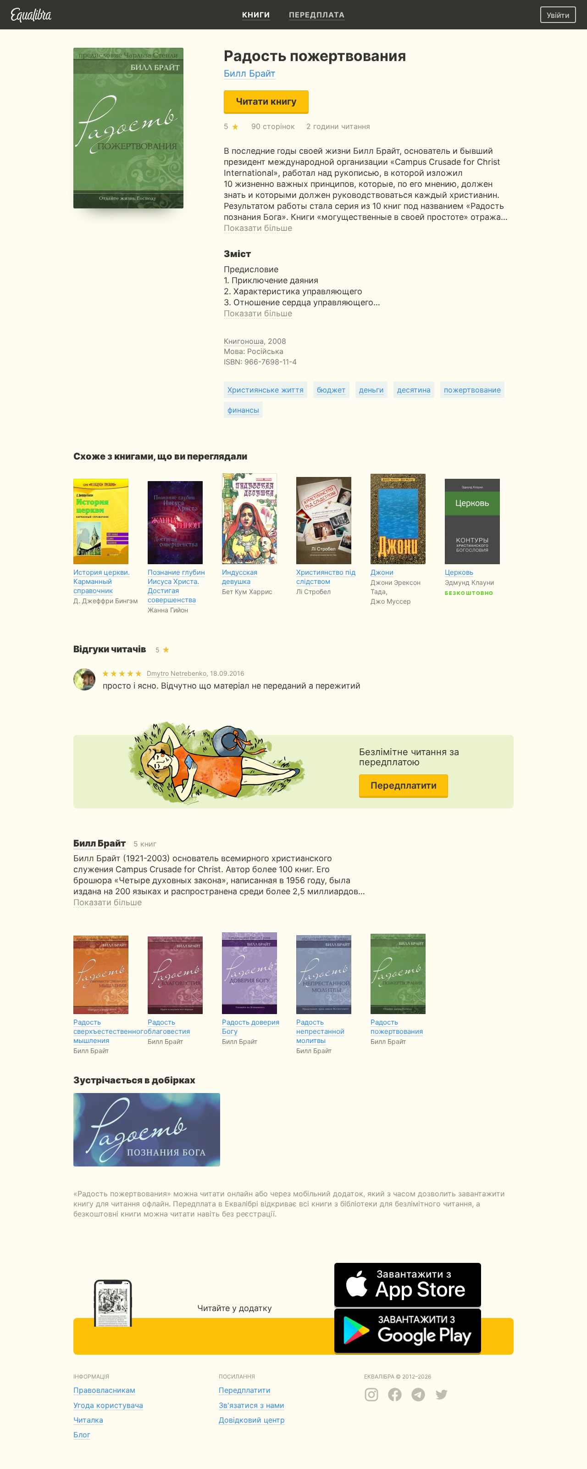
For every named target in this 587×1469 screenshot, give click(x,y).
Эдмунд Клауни (469, 582)
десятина (414, 389)
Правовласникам (104, 1390)
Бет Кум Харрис (247, 591)
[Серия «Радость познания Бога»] (146, 1129)
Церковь (459, 572)
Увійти (558, 15)
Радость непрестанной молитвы (320, 1031)
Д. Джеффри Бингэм (105, 601)
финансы (243, 410)
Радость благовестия (169, 1027)
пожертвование (472, 389)
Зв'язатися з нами (251, 1405)
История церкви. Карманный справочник (101, 581)
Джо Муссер (391, 601)
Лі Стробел (313, 591)
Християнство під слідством (325, 577)
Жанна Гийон (168, 610)
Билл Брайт (250, 73)
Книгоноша (244, 341)
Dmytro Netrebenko (176, 673)
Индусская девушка (239, 577)
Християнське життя (265, 389)
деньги (371, 389)
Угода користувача (108, 1405)
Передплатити (404, 785)
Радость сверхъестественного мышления (110, 1031)
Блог (81, 1434)
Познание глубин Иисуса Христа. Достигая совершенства (176, 586)
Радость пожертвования (397, 1027)
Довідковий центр (252, 1419)
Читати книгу (266, 101)
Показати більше (258, 228)
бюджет (331, 389)
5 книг (114, 843)
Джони (382, 572)
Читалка (88, 1419)
